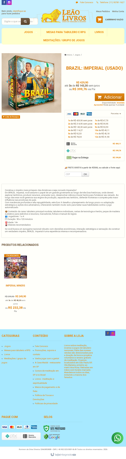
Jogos (77, 55)
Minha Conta (118, 11)
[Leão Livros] (63, 16)
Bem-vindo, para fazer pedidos (14, 12)
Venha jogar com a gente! (47, 358)
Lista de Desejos (12, 117)
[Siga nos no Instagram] (9, 2)
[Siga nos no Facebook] (4, 2)
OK (85, 174)
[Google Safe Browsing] (52, 436)
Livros (7, 354)
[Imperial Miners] (15, 284)
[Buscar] (25, 21)
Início (69, 55)
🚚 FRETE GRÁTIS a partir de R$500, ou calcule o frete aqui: (92, 168)
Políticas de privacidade (46, 403)
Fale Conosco (86, 2)
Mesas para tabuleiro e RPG (17, 350)
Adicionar (112, 97)
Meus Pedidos (103, 11)
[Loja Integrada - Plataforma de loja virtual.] (63, 455)
